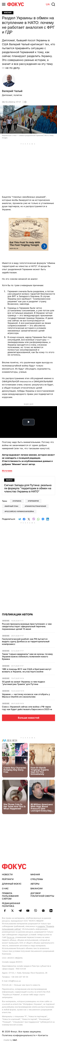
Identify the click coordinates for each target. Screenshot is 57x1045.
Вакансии (36, 888)
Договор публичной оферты (42, 894)
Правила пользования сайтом (10, 896)
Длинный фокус (11, 883)
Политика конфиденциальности (19, 1035)
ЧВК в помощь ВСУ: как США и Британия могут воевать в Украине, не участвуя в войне (26, 670)
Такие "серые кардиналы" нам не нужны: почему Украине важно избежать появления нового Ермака (27, 656)
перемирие (34, 501)
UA (48, 4)
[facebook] (5, 910)
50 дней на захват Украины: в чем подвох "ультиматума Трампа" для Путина (23, 682)
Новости (7, 874)
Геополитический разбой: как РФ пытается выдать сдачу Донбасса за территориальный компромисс (25, 641)
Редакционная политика (11, 904)
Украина (17, 501)
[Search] (53, 4)
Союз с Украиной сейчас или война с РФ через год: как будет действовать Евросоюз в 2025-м (27, 707)
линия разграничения (36, 506)
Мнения (7, 13)
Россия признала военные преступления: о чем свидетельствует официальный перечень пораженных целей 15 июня (27, 626)
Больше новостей (28, 717)
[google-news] (43, 910)
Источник (7, 470)
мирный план (12, 506)
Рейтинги (8, 879)
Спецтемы (36, 879)
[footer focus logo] (14, 866)
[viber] (35, 910)
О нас (5, 888)
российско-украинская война (20, 511)
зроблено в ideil (10, 1040)
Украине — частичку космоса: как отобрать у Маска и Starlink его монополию (26, 695)
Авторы (34, 883)
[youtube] (28, 910)
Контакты (43, 1035)
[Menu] (3, 4)
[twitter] (12, 910)
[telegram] (20, 910)
